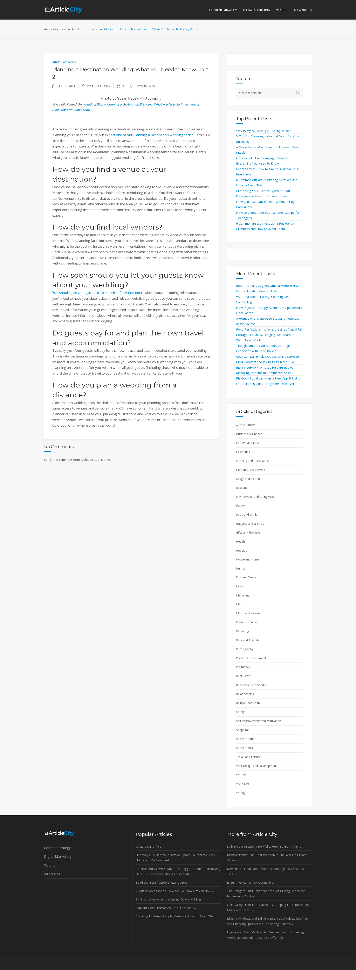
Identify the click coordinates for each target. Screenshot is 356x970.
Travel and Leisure (248, 757)
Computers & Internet (250, 470)
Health (240, 541)
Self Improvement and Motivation (258, 721)
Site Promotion (246, 739)
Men (239, 604)
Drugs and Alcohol (248, 479)
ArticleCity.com (55, 29)
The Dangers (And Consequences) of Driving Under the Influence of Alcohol (266, 893)
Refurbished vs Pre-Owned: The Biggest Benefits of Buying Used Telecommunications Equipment (178, 871)
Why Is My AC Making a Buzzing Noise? (263, 131)
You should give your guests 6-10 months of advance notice (98, 292)
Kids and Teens (246, 577)
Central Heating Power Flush (256, 291)
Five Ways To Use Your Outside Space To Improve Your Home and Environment (175, 857)
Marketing (242, 595)
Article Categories (84, 29)
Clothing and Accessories (252, 461)
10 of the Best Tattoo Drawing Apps (163, 882)
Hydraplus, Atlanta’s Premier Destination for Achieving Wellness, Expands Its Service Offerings (265, 935)
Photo (106, 98)
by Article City (98, 86)
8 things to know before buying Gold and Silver (170, 899)
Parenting (242, 631)
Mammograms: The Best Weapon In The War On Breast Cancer (267, 857)
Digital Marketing (57, 856)
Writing (240, 793)
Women (241, 775)
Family (240, 505)
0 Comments (145, 86)
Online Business (246, 622)
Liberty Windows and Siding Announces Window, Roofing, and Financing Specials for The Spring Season (267, 921)
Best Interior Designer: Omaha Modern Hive (267, 285)
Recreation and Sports (251, 685)
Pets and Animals (247, 640)
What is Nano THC (150, 846)
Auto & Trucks (245, 425)
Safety (240, 712)
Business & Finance (249, 434)
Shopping (242, 730)
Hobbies (241, 550)
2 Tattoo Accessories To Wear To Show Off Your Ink (175, 891)
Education (242, 488)
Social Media (244, 748)
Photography (244, 649)
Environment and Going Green (256, 497)
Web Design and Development (256, 766)
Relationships (245, 694)
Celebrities (243, 452)
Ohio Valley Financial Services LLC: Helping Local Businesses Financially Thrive (269, 907)
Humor (240, 568)
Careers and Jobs (247, 443)
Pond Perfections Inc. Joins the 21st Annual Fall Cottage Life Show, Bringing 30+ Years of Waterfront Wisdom (269, 334)
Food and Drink (246, 514)
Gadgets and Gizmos (250, 524)
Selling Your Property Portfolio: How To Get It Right (266, 846)
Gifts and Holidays (248, 532)
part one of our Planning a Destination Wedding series (151, 135)
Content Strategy (57, 848)
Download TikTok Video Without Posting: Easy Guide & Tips (265, 871)
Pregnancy (243, 667)
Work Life (242, 784)
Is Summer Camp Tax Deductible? (253, 882)
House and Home (248, 559)
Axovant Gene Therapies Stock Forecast (166, 908)
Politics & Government (251, 658)
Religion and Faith (248, 703)
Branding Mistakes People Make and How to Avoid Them (178, 916)
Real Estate (243, 676)
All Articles (52, 874)
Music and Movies (248, 613)
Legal (239, 586)
